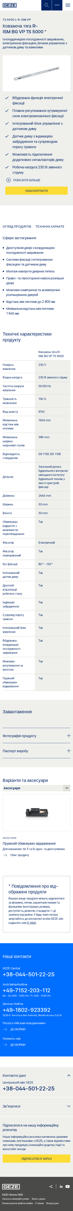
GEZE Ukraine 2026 (12, 1194)
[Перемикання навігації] (67, 5)
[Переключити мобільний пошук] (46, 5)
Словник (39, 1203)
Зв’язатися (11, 1106)
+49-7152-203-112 (26, 990)
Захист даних (38, 1198)
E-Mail (31, 922)
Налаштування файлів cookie (17, 1203)
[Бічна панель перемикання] (57, 5)
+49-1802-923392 (26, 1009)
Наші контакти (36, 190)
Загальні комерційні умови (15, 1198)
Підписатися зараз (36, 1158)
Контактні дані (14, 1075)
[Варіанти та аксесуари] (36, 789)
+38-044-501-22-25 (29, 974)
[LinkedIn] (61, 1187)
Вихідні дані (52, 1203)
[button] (51, 1187)
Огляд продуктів (17, 226)
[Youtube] (67, 1187)
